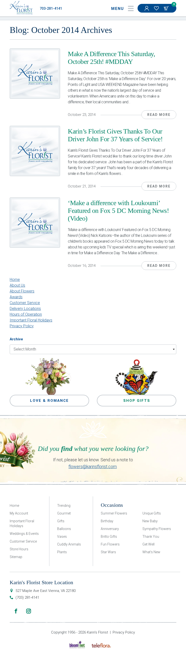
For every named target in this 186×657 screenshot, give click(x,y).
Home (15, 279)
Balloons (64, 529)
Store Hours (19, 549)
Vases (62, 536)
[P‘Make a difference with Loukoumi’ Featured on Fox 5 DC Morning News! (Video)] (35, 222)
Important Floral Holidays (31, 320)
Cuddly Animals (69, 544)
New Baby (150, 521)
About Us (17, 285)
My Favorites (157, 8)
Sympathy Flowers (156, 529)
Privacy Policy (22, 326)
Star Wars (108, 552)
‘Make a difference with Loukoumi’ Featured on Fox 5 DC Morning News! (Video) (118, 210)
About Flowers (22, 291)
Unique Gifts (151, 513)
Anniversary (110, 529)
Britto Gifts (109, 536)
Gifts (60, 521)
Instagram (28, 611)
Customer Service (25, 302)
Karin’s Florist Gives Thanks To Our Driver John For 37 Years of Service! (115, 135)
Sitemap (16, 557)
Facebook (16, 611)
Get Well (148, 544)
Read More (158, 115)
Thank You (150, 536)
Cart (167, 8)
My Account (147, 8)
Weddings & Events (24, 534)
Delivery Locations (25, 308)
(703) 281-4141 (27, 597)
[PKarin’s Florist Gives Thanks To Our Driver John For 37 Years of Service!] (35, 151)
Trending (63, 506)
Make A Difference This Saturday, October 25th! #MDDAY (111, 57)
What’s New (151, 552)
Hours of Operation (26, 314)
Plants (62, 552)
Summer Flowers (114, 513)
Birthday (107, 521)
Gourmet (64, 513)
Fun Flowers (110, 544)
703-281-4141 (51, 9)
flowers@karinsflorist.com (93, 466)
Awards (16, 297)
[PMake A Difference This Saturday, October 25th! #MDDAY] (35, 73)
